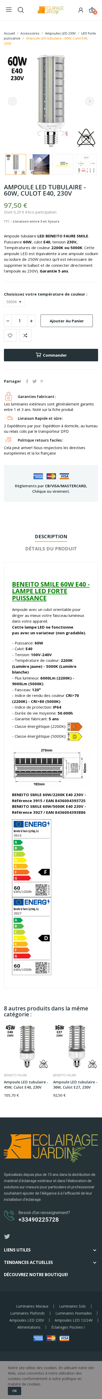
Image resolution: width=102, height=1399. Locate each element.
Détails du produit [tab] (51, 548)
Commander (55, 355)
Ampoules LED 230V (26, 1320)
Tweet (34, 381)
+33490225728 (38, 1219)
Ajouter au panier (67, 320)
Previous (12, 101)
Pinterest (42, 381)
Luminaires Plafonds (27, 1313)
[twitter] (7, 1237)
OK (14, 1391)
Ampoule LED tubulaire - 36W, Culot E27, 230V (75, 1085)
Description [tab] (51, 536)
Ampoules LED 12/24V (74, 1320)
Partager (27, 381)
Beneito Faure (15, 1075)
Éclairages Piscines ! (68, 1327)
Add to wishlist (10, 335)
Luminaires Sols (72, 1306)
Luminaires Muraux (32, 1306)
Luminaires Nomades (73, 1313)
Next (89, 101)
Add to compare (25, 335)
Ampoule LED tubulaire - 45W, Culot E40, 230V (26, 1085)
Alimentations (29, 1327)
